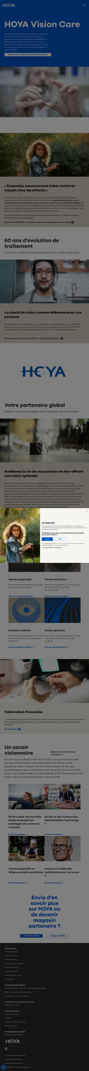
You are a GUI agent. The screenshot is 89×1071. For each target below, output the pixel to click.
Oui (47, 539)
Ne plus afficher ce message (53, 547)
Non (60, 539)
